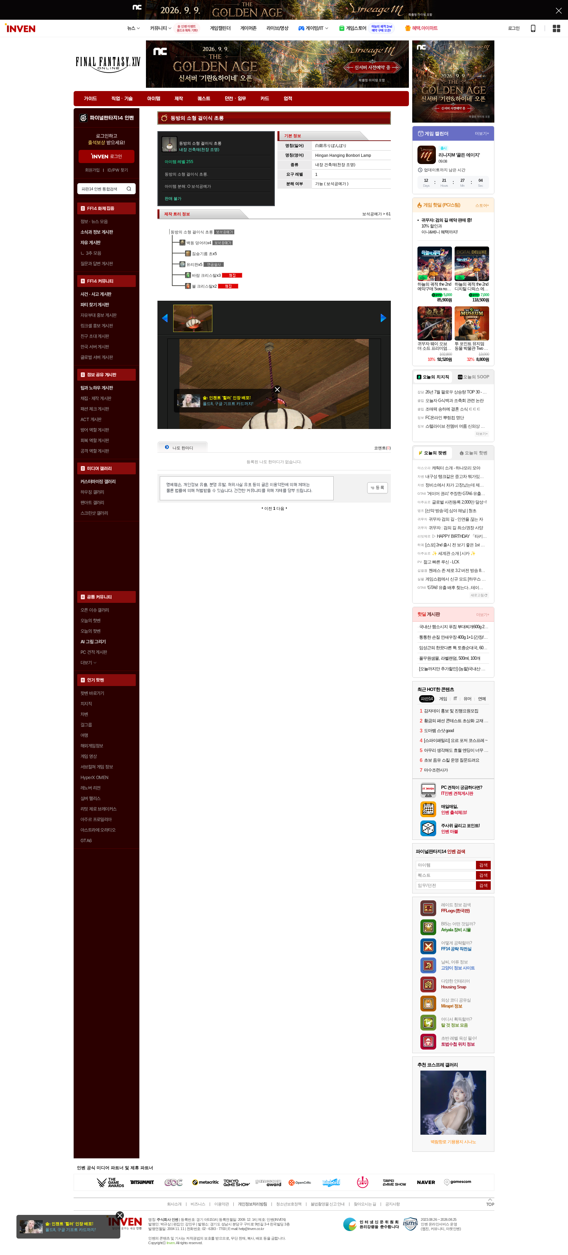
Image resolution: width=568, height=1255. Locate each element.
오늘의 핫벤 (90, 620)
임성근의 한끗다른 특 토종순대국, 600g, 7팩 (454, 647)
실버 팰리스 (90, 798)
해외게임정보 (92, 745)
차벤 (84, 714)
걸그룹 (86, 724)
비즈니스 (198, 1204)
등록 (377, 488)
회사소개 (174, 1204)
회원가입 (92, 170)
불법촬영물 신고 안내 (327, 1204)
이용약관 (221, 1204)
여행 (84, 735)
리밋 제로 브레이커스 (98, 809)
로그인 (513, 28)
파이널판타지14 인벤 (111, 118)
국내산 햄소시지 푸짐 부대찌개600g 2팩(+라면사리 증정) (454, 626)
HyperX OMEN (94, 777)
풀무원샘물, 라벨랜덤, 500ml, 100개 (449, 658)
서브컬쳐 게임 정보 (97, 767)
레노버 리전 (90, 788)
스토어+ (482, 205)
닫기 (120, 1215)
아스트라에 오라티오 (98, 830)
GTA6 (86, 840)
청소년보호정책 (288, 1204)
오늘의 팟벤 (90, 631)
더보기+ (482, 133)
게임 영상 (89, 756)
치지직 (86, 703)
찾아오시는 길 (365, 1204)
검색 (128, 188)
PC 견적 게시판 (94, 652)
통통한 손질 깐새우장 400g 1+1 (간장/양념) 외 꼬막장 (454, 637)
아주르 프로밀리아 (96, 819)
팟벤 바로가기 (92, 693)
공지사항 (392, 1204)
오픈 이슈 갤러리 (95, 610)
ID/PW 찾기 (117, 170)
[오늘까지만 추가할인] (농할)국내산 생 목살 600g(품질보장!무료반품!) (454, 668)
